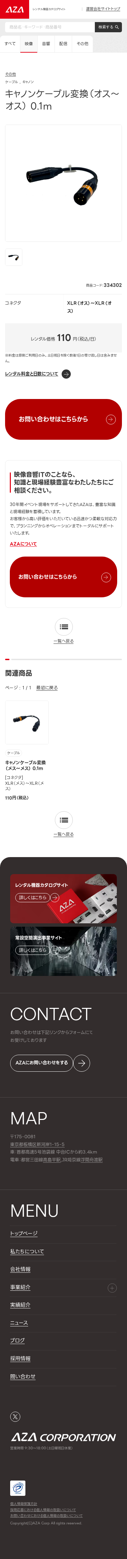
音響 (46, 43)
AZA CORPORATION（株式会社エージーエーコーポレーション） (63, 1437)
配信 (63, 43)
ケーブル (13, 753)
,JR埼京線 (62, 1160)
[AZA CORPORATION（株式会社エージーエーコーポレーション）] (14, 9)
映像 (29, 43)
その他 (82, 43)
